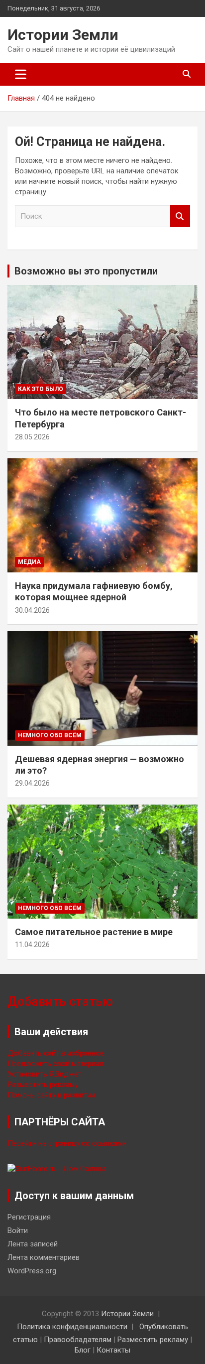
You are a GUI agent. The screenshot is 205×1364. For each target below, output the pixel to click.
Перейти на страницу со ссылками (66, 1143)
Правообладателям (77, 1339)
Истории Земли (62, 34)
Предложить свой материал (55, 1063)
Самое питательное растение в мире (94, 932)
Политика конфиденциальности (72, 1326)
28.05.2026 (32, 437)
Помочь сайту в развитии (51, 1095)
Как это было (40, 389)
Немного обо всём (50, 735)
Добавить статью (60, 1001)
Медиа (29, 561)
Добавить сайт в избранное (55, 1053)
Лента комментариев (43, 1257)
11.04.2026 (32, 945)
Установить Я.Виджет (44, 1074)
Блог (83, 1350)
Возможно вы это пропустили (86, 271)
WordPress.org (31, 1270)
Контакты (113, 1350)
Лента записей (32, 1243)
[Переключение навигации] (20, 74)
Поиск (180, 216)
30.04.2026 (32, 610)
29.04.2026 (32, 783)
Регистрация (29, 1217)
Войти (17, 1230)
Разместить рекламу (42, 1084)
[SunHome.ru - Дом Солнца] (56, 1168)
